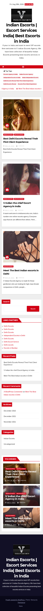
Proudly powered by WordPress (15, 600)
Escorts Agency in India (11, 74)
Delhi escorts (8, 345)
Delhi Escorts (9, 326)
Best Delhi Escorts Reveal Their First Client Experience (20, 474)
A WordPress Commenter (13, 392)
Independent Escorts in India (12, 77)
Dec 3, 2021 (9, 210)
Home (21, 606)
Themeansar (21, 602)
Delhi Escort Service (11, 342)
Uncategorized (19, 134)
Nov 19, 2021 (9, 278)
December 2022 (10, 411)
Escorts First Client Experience (27, 84)
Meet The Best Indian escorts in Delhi (18, 376)
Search (6, 302)
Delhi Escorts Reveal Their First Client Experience (18, 81)
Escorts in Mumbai (10, 348)
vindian (21, 146)
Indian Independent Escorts (30, 77)
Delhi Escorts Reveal (10, 84)
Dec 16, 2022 (9, 146)
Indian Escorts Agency (26, 74)
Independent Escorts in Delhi (14, 335)
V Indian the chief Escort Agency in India (19, 370)
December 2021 (10, 416)
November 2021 (10, 422)
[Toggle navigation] (23, 66)
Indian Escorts (8, 134)
